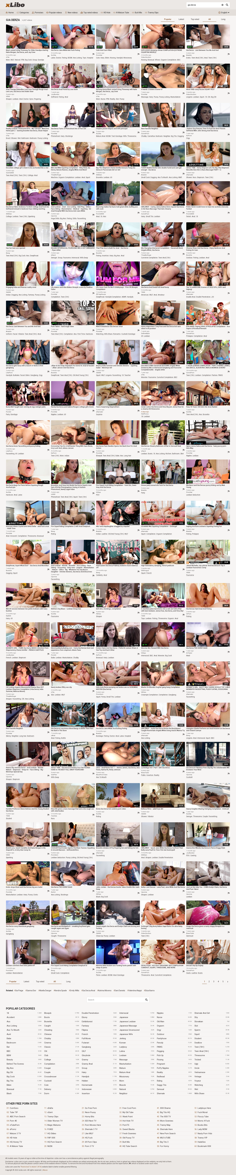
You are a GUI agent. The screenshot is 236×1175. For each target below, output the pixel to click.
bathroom (25, 138)
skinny (8, 736)
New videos (71, 12)
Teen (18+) (199, 1047)
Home (9, 12)
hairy (102, 58)
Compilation (49, 1064)
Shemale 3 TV (91, 1129)
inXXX (53, 494)
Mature (122, 1068)
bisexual (151, 60)
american (145, 295)
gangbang (34, 375)
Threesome (199, 1055)
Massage (123, 1059)
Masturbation (125, 1064)
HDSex (98, 614)
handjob (119, 58)
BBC (178, 60)
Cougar (47, 1068)
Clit (45, 1051)
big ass (63, 218)
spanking (31, 216)
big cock (28, 60)
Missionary (124, 1076)
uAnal (53, 735)
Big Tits (10, 1081)
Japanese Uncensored (129, 1030)
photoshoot (55, 136)
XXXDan (99, 175)
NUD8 (49, 1146)
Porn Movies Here (93, 1125)
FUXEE (50, 1129)
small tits (149, 216)
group (35, 60)
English (222, 12)
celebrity (99, 575)
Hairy (84, 1072)
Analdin (189, 55)
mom (8, 60)
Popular (167, 19)
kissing (113, 58)
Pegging (160, 1051)
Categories (22, 12)
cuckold (124, 334)
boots (150, 454)
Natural (122, 1089)
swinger (54, 258)
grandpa (41, 60)
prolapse (189, 336)
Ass (8, 1021)
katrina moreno (104, 990)
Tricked (197, 1059)
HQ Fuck (88, 1137)
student (9, 818)
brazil (8, 138)
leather (104, 534)
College (47, 1059)
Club (46, 1055)
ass (104, 216)
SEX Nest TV (90, 1121)
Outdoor (160, 1034)
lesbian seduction (193, 495)
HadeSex (202, 1142)
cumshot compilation (149, 258)
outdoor (189, 258)
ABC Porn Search (17, 1116)
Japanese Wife (126, 1034)
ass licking (77, 58)
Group (84, 1068)
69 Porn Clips (91, 1142)
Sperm (197, 1030)
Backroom (11, 1042)
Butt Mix (137, 12)
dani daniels (120, 990)
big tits (174, 136)
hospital (90, 58)
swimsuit (189, 936)
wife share (108, 334)
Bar (8, 1047)
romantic (117, 334)
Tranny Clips (151, 12)
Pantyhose (161, 1038)
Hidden (85, 1081)
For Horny (164, 1146)
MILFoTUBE (165, 1137)
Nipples (160, 1013)
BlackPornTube (101, 775)
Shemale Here (166, 1129)
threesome (131, 136)
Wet (196, 1089)
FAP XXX (51, 1137)
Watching (198, 1085)
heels (188, 973)
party (8, 414)
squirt (202, 97)
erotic (188, 58)
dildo (74, 218)
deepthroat (34, 256)
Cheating (48, 1030)
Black (9, 1093)
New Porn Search (168, 1133)
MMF (180, 177)
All (209, 19)
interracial (75, 258)
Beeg (8, 253)
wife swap (84, 258)
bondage (119, 136)
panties (214, 375)
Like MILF (89, 1133)
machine (54, 177)
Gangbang (86, 1047)
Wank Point (128, 1116)
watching (99, 334)
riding (53, 534)
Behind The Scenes (15, 1064)
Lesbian (122, 1055)
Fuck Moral (202, 1112)
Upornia (54, 216)
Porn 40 (13, 1121)
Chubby (47, 1038)
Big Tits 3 (164, 1142)
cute (98, 58)
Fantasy (85, 1026)
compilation (55, 297)
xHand (53, 255)
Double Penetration (90, 1013)
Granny (85, 1059)
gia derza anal (88, 990)
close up (99, 936)
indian (8, 295)
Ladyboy (123, 1047)
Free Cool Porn (129, 1108)
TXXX (143, 292)
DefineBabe (145, 333)
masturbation (175, 97)
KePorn (189, 136)
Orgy (159, 1030)
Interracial (123, 1013)
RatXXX (8, 616)
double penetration (203, 297)
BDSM (70, 58)
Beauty (10, 1059)
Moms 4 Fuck (204, 1121)
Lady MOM (202, 1129)
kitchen (168, 454)
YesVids (54, 816)
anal (206, 58)
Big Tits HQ (165, 1112)
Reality (160, 1072)
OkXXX (8, 292)
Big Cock (11, 1076)
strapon (9, 99)
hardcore (89, 334)
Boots (47, 1017)
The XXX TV (165, 1116)
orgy (188, 138)
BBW (9, 1055)
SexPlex (54, 775)
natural (17, 60)
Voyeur (197, 1081)
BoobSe (99, 253)
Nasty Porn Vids (205, 1133)
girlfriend (54, 97)
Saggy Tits (161, 1085)
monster (144, 377)
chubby (144, 136)
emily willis (74, 990)
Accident (11, 1017)
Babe (9, 1038)
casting (193, 855)
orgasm (171, 618)
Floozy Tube (203, 1116)
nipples (54, 414)
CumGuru (14, 1108)
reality (112, 99)
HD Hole (105, 12)
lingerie (189, 97)
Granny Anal (87, 1064)
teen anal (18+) (197, 58)
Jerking (122, 1038)
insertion (105, 256)
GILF (84, 1051)
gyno (31, 99)
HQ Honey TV (16, 1142)
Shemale (161, 1093)
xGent (50, 1112)
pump (103, 697)
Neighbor (123, 1093)
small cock (145, 177)
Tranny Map (165, 1125)
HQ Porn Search (54, 1142)
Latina (122, 1051)
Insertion (86, 1093)
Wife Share (199, 1093)
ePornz (13, 1129)
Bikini (9, 1085)
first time (81, 334)
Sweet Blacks (129, 1129)
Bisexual (10, 1089)
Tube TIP (14, 1112)
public (143, 775)
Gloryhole (86, 1055)
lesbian (15, 99)
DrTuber (189, 653)
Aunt (9, 1034)
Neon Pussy (90, 1112)
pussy (122, 99)
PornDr (8, 412)
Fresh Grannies (129, 1133)
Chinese (47, 1034)
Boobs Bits (202, 1125)
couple (205, 816)
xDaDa (50, 1108)
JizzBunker (55, 94)
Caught (47, 1026)
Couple (47, 1072)
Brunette (48, 1021)
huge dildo (55, 218)
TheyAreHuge (56, 175)
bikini (107, 58)
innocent (13, 536)
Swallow (198, 1042)
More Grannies (166, 1121)
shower (14, 138)
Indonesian (87, 1089)
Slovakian (198, 1021)
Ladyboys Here (204, 1108)
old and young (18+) (80, 375)
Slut (196, 1026)
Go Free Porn (91, 1108)
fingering (37, 99)
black (98, 897)
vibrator (21, 334)
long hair (127, 456)
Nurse (159, 1017)
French (85, 1034)
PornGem (99, 694)
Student (197, 1038)
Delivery (47, 1089)
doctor (58, 58)
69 (111, 177)
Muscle (122, 1085)
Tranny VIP (202, 1137)
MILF (12, 60)
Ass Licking (12, 1026)
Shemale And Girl (202, 1013)
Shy (196, 1017)
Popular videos (54, 12)
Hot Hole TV (128, 1121)
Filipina (85, 1030)
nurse (103, 99)
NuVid (53, 892)
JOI (212, 297)
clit (209, 97)
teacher (127, 375)
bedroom (33, 138)
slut (117, 99)
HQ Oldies (51, 1133)
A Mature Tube (121, 12)
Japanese (123, 1017)
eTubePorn (15, 1125)
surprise (99, 414)
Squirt (197, 1034)
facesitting (81, 218)
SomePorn (145, 134)
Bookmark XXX (204, 1146)
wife (125, 136)
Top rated (195, 19)
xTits (7, 57)
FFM (22, 60)
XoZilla (53, 55)
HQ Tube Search (130, 1146)
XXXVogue (145, 570)
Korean (122, 1042)
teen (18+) (212, 58)
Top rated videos (89, 12)
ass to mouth (163, 177)
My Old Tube (128, 1112)
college (30, 175)
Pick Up (160, 1055)
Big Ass (10, 1068)
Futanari (85, 1042)
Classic (47, 1047)
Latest (181, 19)
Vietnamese (199, 1072)
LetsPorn (9, 373)
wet (19, 138)
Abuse (45, 1170)
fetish (188, 216)
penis (98, 975)
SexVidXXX (10, 173)
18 (206, 97)
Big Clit (10, 1072)
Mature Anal (124, 1072)
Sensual (160, 1089)
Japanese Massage (128, 1026)
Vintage (197, 1076)
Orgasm (160, 1026)
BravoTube (145, 773)
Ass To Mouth (13, 1030)
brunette (99, 177)
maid (188, 656)
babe (117, 456)
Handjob (85, 1076)
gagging (9, 573)
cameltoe (151, 136)
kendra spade (61, 990)
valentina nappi (135, 990)
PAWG (220, 375)
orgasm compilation (168, 60)
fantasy (31, 295)
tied (113, 136)
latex (53, 58)
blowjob (99, 456)
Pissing (160, 1059)
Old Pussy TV (129, 1137)
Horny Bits (89, 1116)
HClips (98, 492)
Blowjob (47, 1013)
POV (97, 495)
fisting (64, 58)
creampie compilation (149, 695)
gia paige (19, 990)
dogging (181, 136)
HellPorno (145, 414)
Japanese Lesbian (127, 1021)
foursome (67, 258)
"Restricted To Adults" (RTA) (31, 1167)
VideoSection (146, 57)
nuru (194, 177)
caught (54, 936)
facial (15, 334)
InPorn (188, 614)
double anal (190, 297)
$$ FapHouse (101, 294)
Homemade (87, 1085)
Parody (160, 1042)
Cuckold (47, 1081)
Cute (46, 1085)
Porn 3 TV (89, 1146)
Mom (121, 1081)
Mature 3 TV (15, 1133)
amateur (161, 295)
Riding (159, 1081)
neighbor (166, 136)
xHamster (189, 175)
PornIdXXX (100, 214)
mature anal (100, 136)
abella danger (45, 990)
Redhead (161, 1076)
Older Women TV (55, 1121)
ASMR (124, 297)
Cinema (47, 1042)
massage (144, 97)
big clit (213, 97)
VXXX (8, 96)
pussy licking (164, 97)
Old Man (160, 1021)
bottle (63, 738)
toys (84, 58)
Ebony (84, 1017)
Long (223, 19)
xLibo (15, 4)
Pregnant (161, 1064)
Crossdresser (50, 1076)
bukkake (16, 375)
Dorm (46, 1093)
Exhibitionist (87, 1021)
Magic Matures (54, 1125)
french (149, 573)
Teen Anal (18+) (201, 1051)
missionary (127, 58)
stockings (69, 136)
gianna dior (31, 990)
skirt (182, 454)
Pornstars (37, 12)
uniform (9, 334)
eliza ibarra (149, 990)
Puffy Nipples (163, 1068)
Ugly (196, 1064)
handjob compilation (113, 297)
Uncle (196, 1068)
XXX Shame (165, 1108)
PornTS (126, 1125)
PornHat (99, 55)
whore (157, 60)
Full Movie (86, 1038)
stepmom (200, 177)
